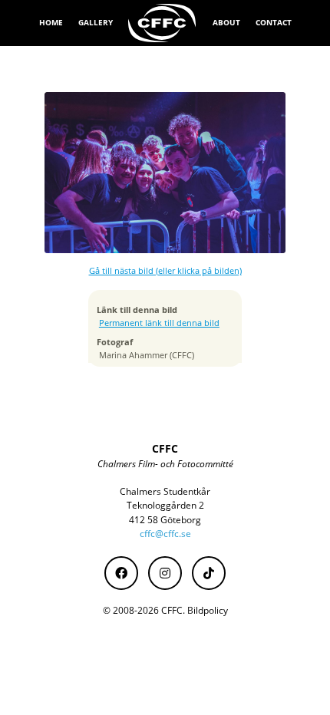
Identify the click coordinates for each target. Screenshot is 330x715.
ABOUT (226, 22)
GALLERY (95, 22)
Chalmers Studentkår (165, 491)
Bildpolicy (207, 610)
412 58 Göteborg (165, 519)
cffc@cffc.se (165, 533)
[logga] (162, 23)
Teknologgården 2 (165, 505)
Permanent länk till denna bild (159, 323)
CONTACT (274, 22)
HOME (51, 22)
